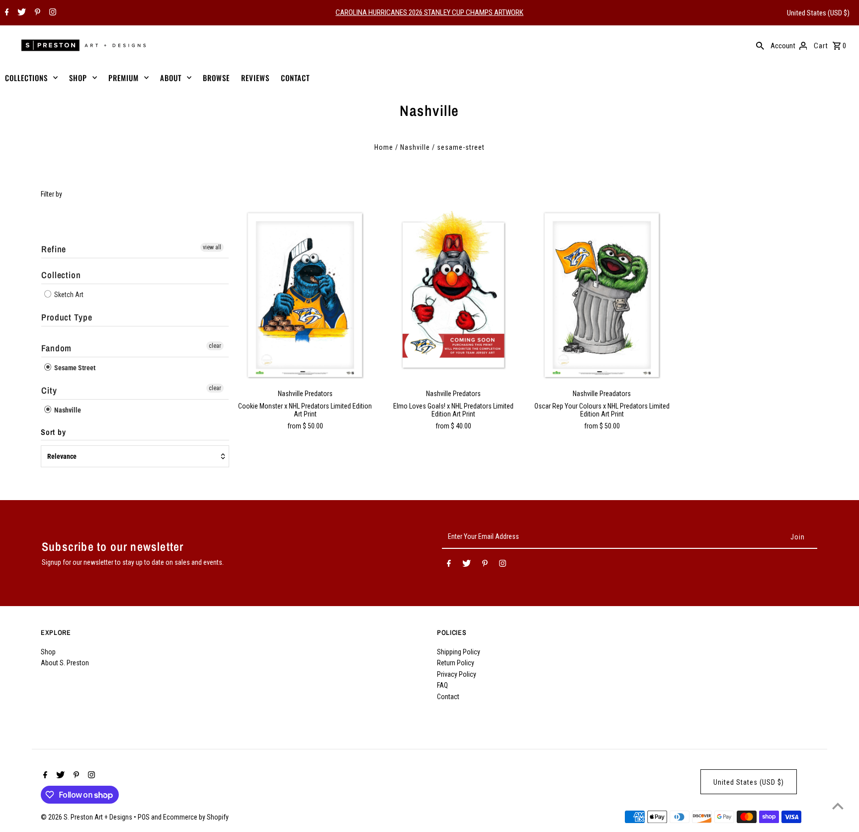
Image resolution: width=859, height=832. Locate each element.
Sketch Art (68, 295)
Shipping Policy (458, 652)
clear (215, 345)
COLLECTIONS (26, 77)
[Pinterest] (36, 13)
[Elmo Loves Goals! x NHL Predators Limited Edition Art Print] (453, 295)
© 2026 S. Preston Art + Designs (87, 817)
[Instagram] (51, 13)
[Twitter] (20, 13)
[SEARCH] (760, 45)
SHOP (78, 77)
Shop (48, 652)
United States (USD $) (818, 12)
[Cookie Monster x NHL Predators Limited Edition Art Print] (305, 295)
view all (212, 247)
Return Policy (455, 663)
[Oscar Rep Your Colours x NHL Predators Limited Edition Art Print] (602, 295)
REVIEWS (255, 77)
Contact (448, 697)
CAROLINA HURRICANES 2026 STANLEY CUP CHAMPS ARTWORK (429, 12)
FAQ (442, 685)
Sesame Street (74, 368)
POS (144, 817)
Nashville (415, 147)
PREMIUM (123, 77)
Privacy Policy (456, 674)
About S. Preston (65, 663)
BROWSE (216, 77)
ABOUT (170, 77)
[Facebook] (5, 13)
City (49, 390)
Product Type (66, 317)
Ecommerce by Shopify (196, 817)
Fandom (56, 348)
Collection (61, 275)
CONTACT (295, 77)
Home (383, 147)
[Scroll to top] (838, 806)
